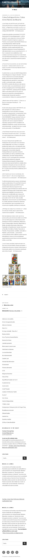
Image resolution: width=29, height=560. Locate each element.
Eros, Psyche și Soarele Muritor (10, 337)
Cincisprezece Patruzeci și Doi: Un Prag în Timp (14, 407)
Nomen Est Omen (6, 340)
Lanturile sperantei (7, 343)
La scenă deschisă (7, 352)
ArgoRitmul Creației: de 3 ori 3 (9, 380)
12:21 (3, 370)
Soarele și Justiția (6, 419)
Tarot (6, 294)
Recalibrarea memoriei (8, 410)
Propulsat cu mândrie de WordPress (11, 556)
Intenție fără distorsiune (8, 361)
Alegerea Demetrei (7, 373)
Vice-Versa (5, 398)
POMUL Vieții (5, 404)
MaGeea (17, 15)
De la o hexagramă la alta (8, 322)
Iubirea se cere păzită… (8, 319)
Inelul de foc (5, 416)
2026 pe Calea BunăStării (8, 422)
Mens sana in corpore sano (9, 346)
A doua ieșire (5, 364)
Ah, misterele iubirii (7, 355)
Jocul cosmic (5, 386)
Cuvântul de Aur (6, 383)
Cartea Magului (11, 2)
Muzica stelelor (6, 334)
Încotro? (4, 395)
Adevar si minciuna (7, 325)
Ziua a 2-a (4, 328)
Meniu (15, 9)
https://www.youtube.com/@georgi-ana (13, 533)
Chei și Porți (5, 376)
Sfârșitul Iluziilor (6, 413)
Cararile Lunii (5, 358)
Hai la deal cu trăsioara (7, 349)
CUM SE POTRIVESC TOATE (9, 392)
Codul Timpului (6, 389)
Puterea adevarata (7, 367)
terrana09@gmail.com (8, 433)
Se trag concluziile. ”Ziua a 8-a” (10, 331)
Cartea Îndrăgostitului (7, 401)
